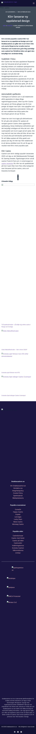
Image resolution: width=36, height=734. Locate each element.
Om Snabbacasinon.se (18, 486)
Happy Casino (18, 512)
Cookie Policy (18, 493)
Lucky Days (18, 519)
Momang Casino (18, 524)
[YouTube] (21, 732)
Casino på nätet (18, 540)
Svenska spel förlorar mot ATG (10, 372)
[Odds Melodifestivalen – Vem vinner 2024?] (18, 339)
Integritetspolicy (18, 491)
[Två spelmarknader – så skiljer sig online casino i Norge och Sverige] (18, 253)
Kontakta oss (18, 488)
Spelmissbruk (18, 496)
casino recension (7, 163)
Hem (4, 25)
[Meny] (34, 3)
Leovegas (18, 517)
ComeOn (18, 509)
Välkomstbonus (18, 550)
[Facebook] (18, 175)
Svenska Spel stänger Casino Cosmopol (13, 395)
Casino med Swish (18, 538)
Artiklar (18, 553)
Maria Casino (18, 522)
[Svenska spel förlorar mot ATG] (18, 362)
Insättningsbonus (18, 545)
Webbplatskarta (18, 498)
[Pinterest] (18, 178)
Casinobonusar (18, 536)
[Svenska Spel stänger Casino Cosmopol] (18, 385)
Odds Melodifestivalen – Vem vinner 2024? (14, 349)
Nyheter (9, 25)
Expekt (18, 514)
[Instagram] (18, 732)
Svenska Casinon (18, 548)
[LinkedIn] (18, 179)
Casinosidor (18, 543)
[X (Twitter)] (18, 176)
